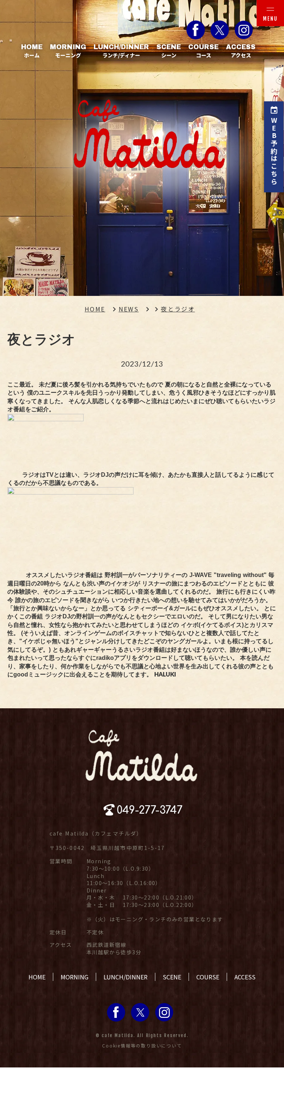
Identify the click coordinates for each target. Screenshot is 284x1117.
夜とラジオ (178, 309)
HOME (95, 309)
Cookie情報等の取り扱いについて (142, 1046)
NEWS (129, 309)
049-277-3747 (150, 810)
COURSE (207, 977)
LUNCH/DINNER (126, 977)
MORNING (74, 977)
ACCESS (245, 977)
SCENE (172, 977)
